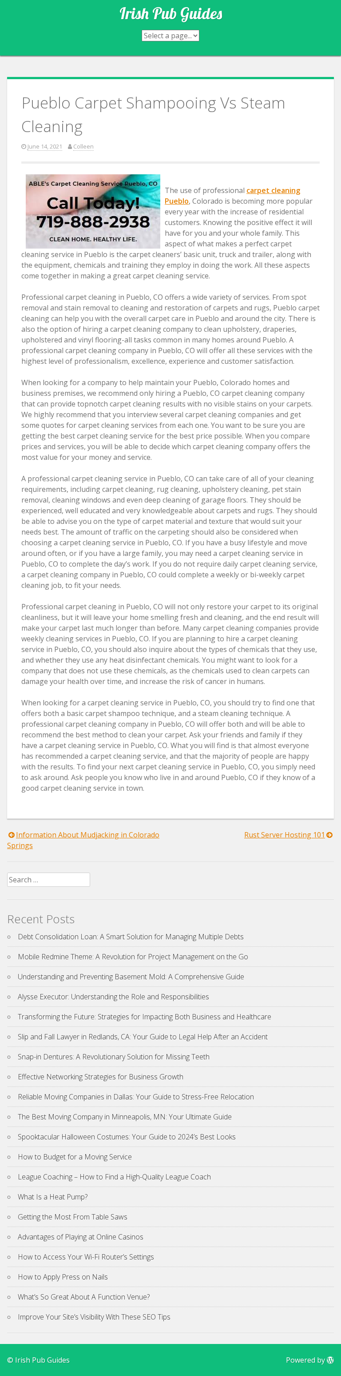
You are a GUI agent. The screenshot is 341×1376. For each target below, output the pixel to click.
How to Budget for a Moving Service (75, 1157)
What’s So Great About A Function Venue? (84, 1297)
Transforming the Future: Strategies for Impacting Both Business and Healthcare (144, 1017)
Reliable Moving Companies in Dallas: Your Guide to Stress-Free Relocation (136, 1097)
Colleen (83, 146)
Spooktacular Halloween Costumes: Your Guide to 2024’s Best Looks (127, 1137)
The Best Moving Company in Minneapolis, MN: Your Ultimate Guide (125, 1117)
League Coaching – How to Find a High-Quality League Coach (114, 1177)
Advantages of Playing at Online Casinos (80, 1237)
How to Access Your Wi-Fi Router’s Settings (86, 1257)
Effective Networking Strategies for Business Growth (100, 1077)
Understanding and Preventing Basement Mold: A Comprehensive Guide (131, 977)
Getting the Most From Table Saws (72, 1217)
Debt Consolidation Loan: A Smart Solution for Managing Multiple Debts (131, 936)
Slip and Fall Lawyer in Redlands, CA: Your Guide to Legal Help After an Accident (143, 1037)
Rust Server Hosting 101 (284, 835)
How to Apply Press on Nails (63, 1277)
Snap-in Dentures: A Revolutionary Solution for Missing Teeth (114, 1057)
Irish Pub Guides (170, 13)
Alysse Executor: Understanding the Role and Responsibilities (113, 997)
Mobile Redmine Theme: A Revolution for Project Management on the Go (133, 957)
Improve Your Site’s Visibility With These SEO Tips (94, 1317)
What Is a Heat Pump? (52, 1197)
